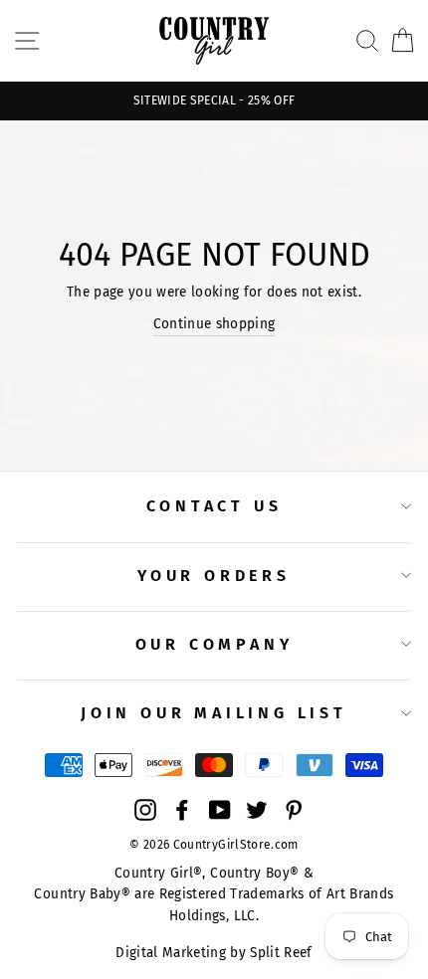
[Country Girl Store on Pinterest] (294, 810)
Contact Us (214, 505)
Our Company (214, 644)
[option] (214, 101)
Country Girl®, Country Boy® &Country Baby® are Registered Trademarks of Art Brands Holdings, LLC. (213, 895)
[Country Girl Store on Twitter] (257, 810)
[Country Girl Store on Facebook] (182, 810)
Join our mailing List (214, 712)
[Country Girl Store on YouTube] (220, 810)
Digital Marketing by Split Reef (214, 952)
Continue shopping (214, 323)
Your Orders (214, 575)
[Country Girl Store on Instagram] (145, 810)
